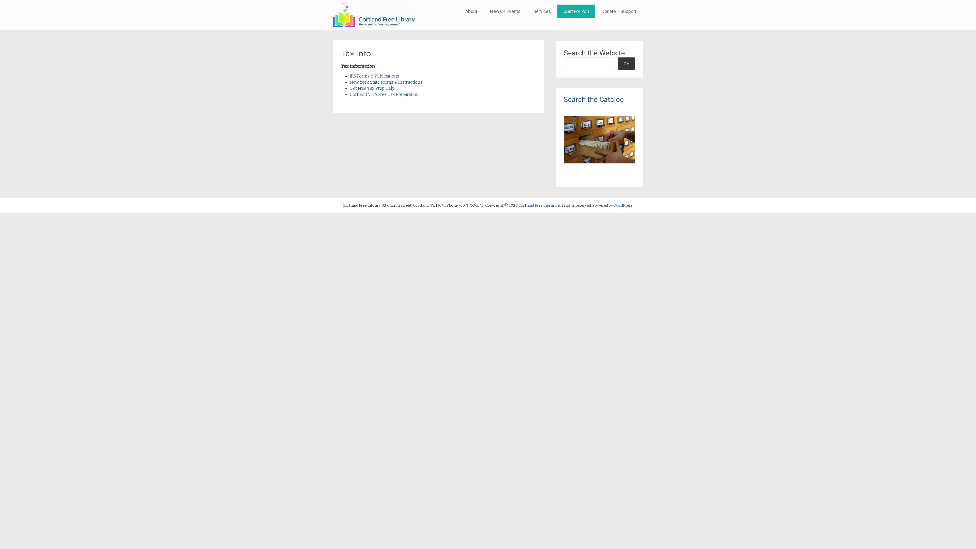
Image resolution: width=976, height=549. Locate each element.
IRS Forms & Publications (374, 76)
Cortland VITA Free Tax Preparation (384, 94)
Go (626, 63)
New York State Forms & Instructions (386, 82)
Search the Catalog (594, 99)
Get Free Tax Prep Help (372, 88)
